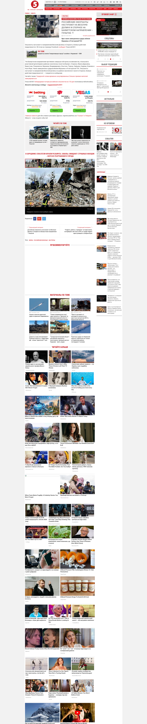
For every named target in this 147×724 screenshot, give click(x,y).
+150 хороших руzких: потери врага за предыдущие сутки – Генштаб (38, 142)
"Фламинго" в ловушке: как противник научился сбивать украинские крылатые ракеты (115, 299)
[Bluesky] (114, 2)
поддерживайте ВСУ (54, 85)
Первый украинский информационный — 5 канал (35, 6)
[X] (107, 2)
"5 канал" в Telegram (84, 116)
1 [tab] (105, 59)
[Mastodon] (110, 2)
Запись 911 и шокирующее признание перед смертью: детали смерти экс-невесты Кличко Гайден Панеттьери (114, 199)
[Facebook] (91, 2)
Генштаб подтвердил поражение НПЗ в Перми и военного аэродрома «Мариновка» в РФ (110, 51)
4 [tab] (113, 59)
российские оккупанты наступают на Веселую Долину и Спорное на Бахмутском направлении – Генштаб (42, 231)
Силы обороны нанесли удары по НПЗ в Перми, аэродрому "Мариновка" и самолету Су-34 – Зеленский (109, 55)
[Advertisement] (60, 100)
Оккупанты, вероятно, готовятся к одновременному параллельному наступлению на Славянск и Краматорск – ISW (59, 144)
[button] (45, 163)
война (31, 240)
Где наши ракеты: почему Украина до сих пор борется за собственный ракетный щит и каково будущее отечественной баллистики (115, 223)
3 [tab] (110, 59)
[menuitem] (49, 5)
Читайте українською (89, 35)
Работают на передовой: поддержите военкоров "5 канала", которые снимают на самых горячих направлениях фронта (103, 76)
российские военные (41, 240)
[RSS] (120, 2)
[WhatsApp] (104, 2)
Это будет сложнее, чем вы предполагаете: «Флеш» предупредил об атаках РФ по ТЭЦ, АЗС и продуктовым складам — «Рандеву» (115, 237)
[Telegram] (101, 2)
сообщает (62, 47)
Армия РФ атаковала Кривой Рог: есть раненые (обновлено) (114, 210)
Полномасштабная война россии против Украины (76, 19)
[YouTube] (117, 2)
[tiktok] (97, 2)
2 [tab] (107, 59)
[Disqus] (60, 271)
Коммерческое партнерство (101, 128)
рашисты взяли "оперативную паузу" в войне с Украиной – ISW (60, 53)
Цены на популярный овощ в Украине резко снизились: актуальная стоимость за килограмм (115, 310)
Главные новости (31, 116)
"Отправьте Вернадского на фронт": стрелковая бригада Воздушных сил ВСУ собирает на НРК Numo (103, 87)
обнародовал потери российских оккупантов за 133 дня (54, 82)
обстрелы (52, 240)
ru (88, 2)
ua (86, 2)
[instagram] (94, 2)
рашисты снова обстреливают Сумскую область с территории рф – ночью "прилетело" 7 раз (38, 338)
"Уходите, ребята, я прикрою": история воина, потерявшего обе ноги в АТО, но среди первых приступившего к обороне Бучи (78, 231)
